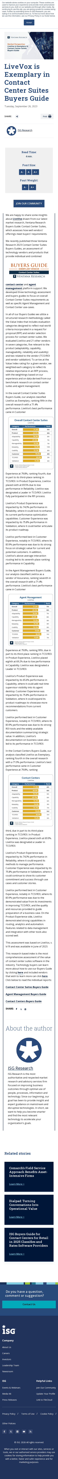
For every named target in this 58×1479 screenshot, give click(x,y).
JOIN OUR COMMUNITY (29, 203)
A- (22, 172)
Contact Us (29, 1304)
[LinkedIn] (25, 1009)
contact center (14, 284)
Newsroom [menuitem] (7, 1371)
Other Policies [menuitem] (9, 1423)
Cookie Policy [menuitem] (46, 1413)
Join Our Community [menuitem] (46, 1387)
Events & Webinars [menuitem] (11, 1387)
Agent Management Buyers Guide (26, 994)
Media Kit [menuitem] (6, 1393)
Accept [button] (29, 22)
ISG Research (20, 1068)
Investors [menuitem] (6, 1359)
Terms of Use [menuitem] (28, 1413)
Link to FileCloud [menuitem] (44, 1399)
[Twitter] (21, 1009)
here (20, 972)
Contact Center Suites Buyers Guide (27, 987)
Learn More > (16, 1184)
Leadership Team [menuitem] (10, 1365)
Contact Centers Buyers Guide (24, 1001)
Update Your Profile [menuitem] (45, 1393)
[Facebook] (17, 1008)
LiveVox (17, 218)
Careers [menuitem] (6, 1353)
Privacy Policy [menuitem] (8, 1413)
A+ (35, 172)
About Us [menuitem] (6, 1347)
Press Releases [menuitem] (9, 1399)
